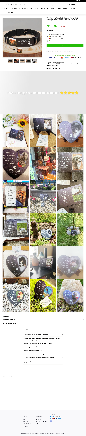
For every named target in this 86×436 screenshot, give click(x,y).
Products (63, 9)
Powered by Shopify (60, 433)
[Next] (41, 61)
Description (6, 316)
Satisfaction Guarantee (9, 323)
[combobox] (38, 4)
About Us (25, 416)
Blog (73, 9)
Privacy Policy (26, 421)
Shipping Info (43, 433)
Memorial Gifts (48, 9)
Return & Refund (35, 433)
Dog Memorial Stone (28, 9)
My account (25, 426)
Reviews (13, 9)
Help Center (8, 12)
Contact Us (25, 418)
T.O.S (24, 419)
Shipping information (9, 319)
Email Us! (56, 65)
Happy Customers (27, 423)
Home (5, 9)
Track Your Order (27, 425)
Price (48, 23)
